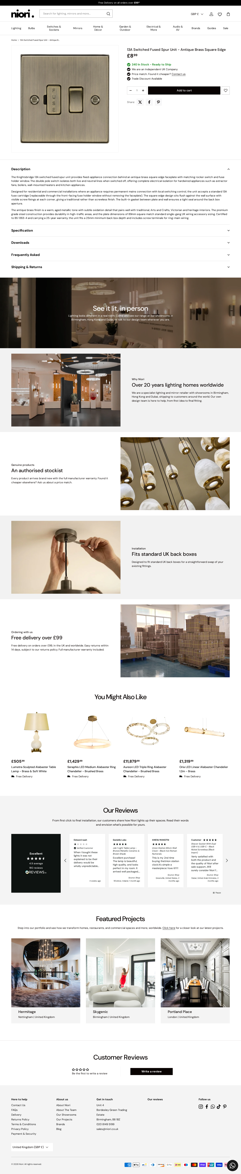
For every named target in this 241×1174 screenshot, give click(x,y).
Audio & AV (178, 28)
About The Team (66, 1110)
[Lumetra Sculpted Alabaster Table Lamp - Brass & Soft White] (36, 732)
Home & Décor (98, 28)
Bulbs (31, 28)
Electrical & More (154, 28)
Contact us (179, 74)
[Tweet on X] (140, 102)
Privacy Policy (20, 1129)
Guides (211, 28)
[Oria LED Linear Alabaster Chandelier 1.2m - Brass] (204, 732)
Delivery (16, 1114)
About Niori (63, 1105)
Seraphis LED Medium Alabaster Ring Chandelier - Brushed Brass (91, 769)
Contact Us (18, 1105)
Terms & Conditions (23, 1124)
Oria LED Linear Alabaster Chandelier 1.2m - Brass (203, 769)
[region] (146, 860)
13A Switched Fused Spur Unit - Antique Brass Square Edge (40, 40)
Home (14, 40)
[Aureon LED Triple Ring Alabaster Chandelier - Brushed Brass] (148, 732)
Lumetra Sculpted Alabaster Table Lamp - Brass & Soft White (33, 769)
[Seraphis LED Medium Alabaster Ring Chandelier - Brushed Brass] (92, 732)
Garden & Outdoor (125, 28)
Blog (58, 1129)
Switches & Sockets (54, 28)
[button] (120, 169)
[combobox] (76, 14)
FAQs (14, 1110)
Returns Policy (20, 1119)
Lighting (16, 28)
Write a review (151, 1071)
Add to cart (184, 90)
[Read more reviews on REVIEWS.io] (36, 872)
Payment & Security (23, 1134)
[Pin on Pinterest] (158, 102)
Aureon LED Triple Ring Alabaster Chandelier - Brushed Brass (144, 769)
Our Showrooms (66, 1114)
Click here (168, 928)
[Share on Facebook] (149, 102)
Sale (225, 28)
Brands (196, 28)
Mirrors (77, 28)
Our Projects (64, 1119)
